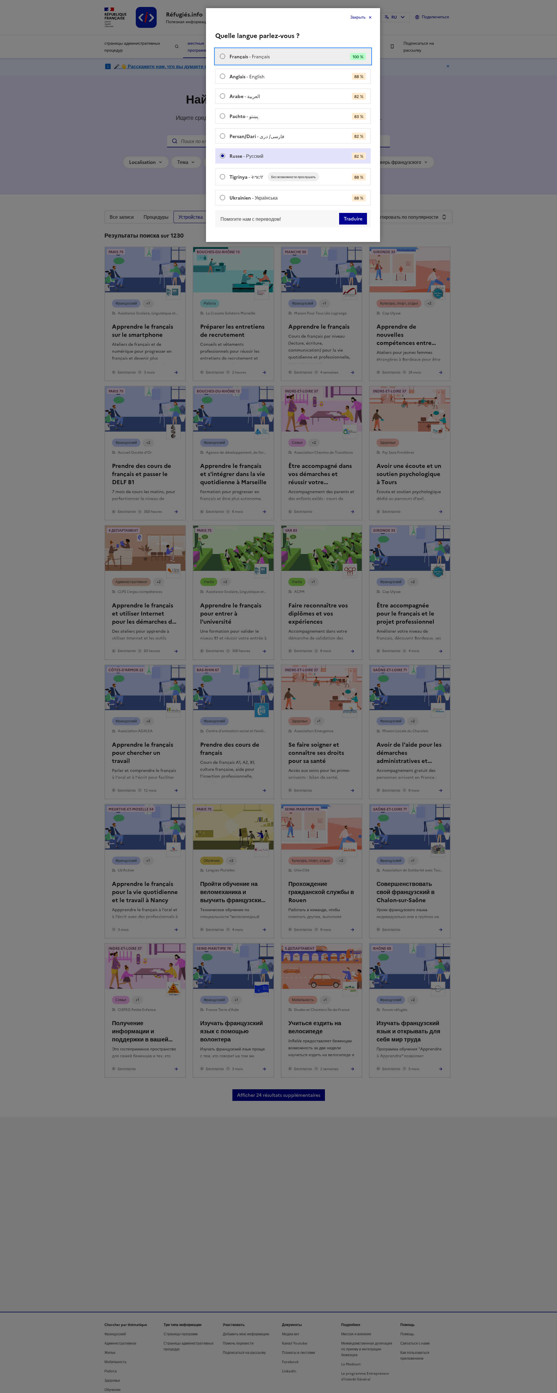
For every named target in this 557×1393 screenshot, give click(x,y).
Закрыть (358, 17)
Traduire (353, 218)
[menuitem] (293, 56)
